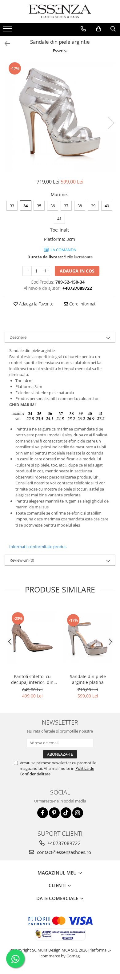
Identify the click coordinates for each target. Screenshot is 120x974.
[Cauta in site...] (113, 29)
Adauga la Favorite (36, 304)
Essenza (60, 50)
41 (59, 218)
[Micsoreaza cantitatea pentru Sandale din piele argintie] (27, 271)
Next (110, 123)
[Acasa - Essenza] (60, 11)
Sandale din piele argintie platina (88, 679)
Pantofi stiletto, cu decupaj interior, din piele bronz (32, 679)
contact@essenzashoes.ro (63, 852)
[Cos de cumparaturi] (98, 29)
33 (12, 205)
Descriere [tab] (18, 337)
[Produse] (8, 30)
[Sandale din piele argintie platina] (87, 637)
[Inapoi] (4, 43)
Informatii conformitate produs (37, 546)
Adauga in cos (77, 271)
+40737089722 (63, 843)
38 (80, 205)
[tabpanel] (60, 116)
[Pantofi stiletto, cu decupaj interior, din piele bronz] (32, 637)
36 (52, 205)
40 (107, 205)
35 (39, 205)
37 (66, 205)
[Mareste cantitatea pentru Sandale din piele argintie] (45, 271)
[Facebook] (42, 812)
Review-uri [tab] (22, 560)
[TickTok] (66, 812)
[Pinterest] (54, 812)
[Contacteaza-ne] (83, 29)
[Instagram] (77, 812)
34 (25, 205)
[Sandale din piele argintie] (60, 116)
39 (93, 205)
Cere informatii (83, 304)
